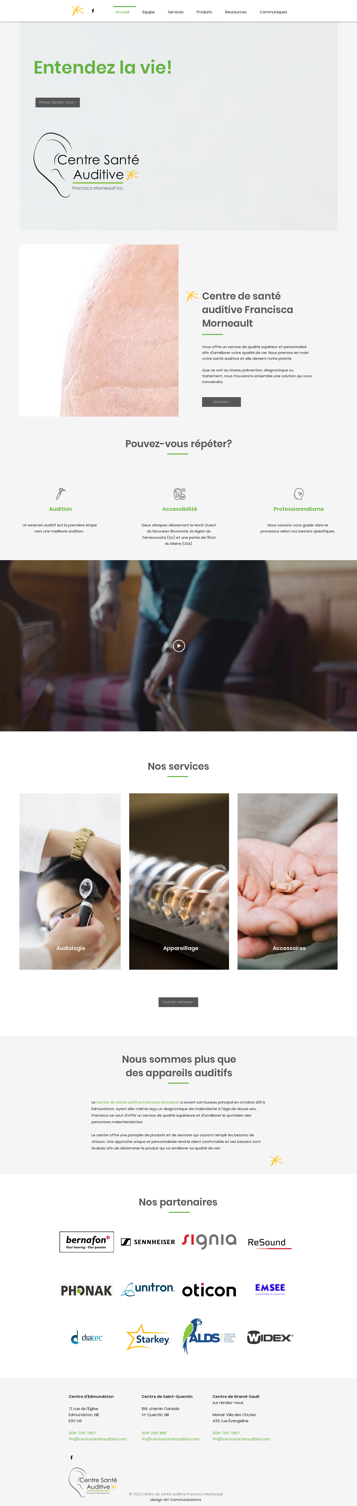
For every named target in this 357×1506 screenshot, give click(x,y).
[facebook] (93, 11)
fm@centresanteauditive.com (98, 1439)
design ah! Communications (175, 1499)
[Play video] (179, 646)
